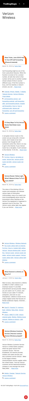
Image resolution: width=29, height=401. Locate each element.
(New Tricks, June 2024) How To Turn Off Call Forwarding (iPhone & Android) (14, 60)
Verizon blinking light (14, 250)
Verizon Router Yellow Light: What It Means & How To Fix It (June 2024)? (14, 178)
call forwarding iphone (12, 103)
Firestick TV (13, 307)
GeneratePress (24, 385)
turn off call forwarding (17, 111)
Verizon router (9, 253)
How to (14, 106)
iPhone (12, 91)
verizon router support (13, 255)
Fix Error (6, 157)
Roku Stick (15, 310)
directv (6, 314)
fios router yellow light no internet (14, 246)
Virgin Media (6, 96)
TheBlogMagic (10, 4)
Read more (17, 87)
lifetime (14, 317)
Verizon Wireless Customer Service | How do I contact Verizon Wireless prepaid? (14, 333)
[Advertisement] (14, 38)
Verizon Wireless (18, 94)
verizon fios (10, 159)
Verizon (4, 250)
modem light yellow (19, 248)
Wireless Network (20, 243)
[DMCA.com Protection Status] (14, 394)
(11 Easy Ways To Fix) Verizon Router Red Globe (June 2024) (14, 125)
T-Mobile (23, 91)
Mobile (17, 91)
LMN (21, 319)
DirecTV (6, 307)
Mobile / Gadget (9, 373)
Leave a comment (10, 113)
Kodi (3, 310)
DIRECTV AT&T (13, 314)
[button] (19, 4)
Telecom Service (7, 94)
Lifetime (8, 310)
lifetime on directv (13, 319)
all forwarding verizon (11, 99)
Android (6, 91)
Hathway (20, 307)
